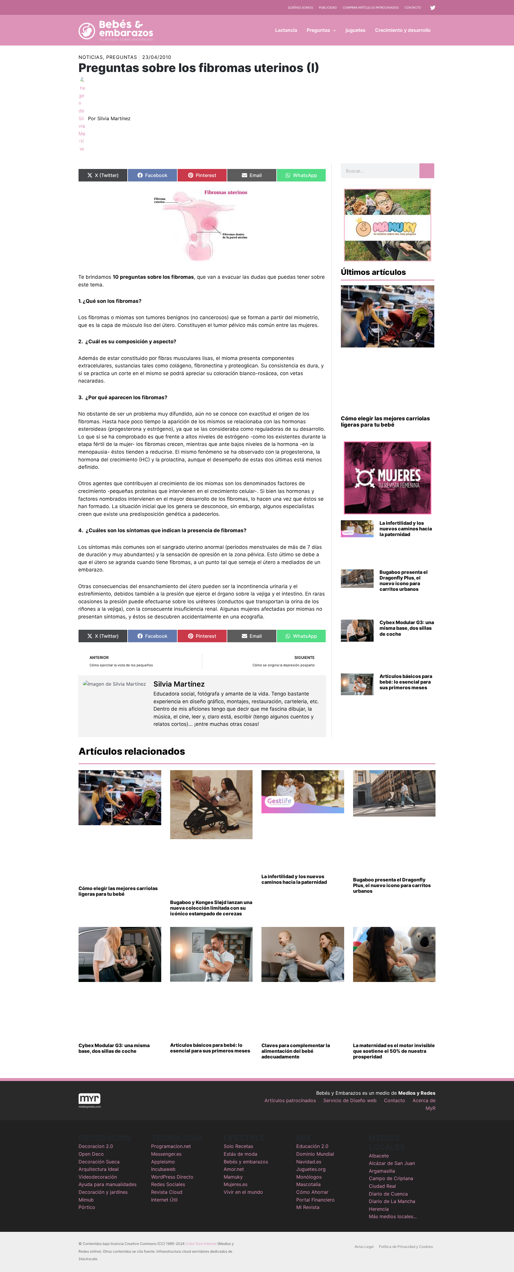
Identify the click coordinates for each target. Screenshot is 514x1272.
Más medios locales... (393, 1216)
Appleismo (163, 1162)
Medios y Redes (416, 1093)
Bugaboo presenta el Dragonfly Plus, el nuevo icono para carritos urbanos (404, 580)
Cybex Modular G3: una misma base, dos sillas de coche (407, 628)
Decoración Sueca (99, 1162)
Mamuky (233, 1177)
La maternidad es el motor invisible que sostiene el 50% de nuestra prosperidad (394, 1051)
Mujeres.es (235, 1184)
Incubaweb (163, 1169)
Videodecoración (98, 1177)
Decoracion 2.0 (96, 1146)
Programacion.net (171, 1146)
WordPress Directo (172, 1177)
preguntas (121, 57)
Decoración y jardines (103, 1192)
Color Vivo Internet (201, 1243)
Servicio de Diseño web (350, 1100)
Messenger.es (166, 1154)
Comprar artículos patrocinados (371, 7)
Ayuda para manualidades (108, 1184)
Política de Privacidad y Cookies (406, 1246)
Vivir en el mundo (243, 1192)
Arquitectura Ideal (99, 1169)
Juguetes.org (311, 1169)
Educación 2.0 (312, 1146)
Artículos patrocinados (290, 1100)
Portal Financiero (315, 1200)
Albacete (379, 1156)
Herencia (379, 1209)
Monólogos (309, 1177)
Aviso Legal (364, 1246)
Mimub (86, 1200)
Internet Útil (164, 1200)
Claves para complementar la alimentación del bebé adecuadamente (295, 1051)
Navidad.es (308, 1162)
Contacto (413, 7)
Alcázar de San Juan (392, 1163)
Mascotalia (308, 1184)
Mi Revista (307, 1207)
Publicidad (328, 7)
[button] (333, 30)
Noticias (91, 57)
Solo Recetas (238, 1146)
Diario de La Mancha (392, 1201)
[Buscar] (426, 170)
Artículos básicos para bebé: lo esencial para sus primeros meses (406, 681)
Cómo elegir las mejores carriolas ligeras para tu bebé (385, 421)
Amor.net (234, 1169)
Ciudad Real (382, 1186)
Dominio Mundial (315, 1154)
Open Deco (91, 1154)
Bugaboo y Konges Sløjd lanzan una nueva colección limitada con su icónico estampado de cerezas (211, 908)
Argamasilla (382, 1171)
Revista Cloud (166, 1192)
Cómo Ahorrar (312, 1192)
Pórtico (87, 1207)
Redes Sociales (168, 1184)
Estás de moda (240, 1154)
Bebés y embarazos (246, 1162)
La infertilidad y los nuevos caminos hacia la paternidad (406, 528)
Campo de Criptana (391, 1178)
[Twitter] (432, 7)
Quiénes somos (300, 7)
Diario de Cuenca (388, 1194)
